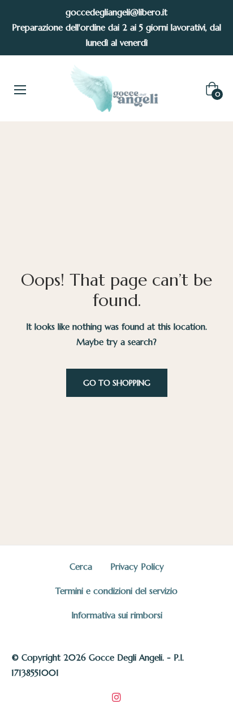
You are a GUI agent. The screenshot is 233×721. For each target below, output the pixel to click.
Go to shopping (116, 383)
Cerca (81, 566)
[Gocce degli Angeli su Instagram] (116, 696)
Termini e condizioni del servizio (116, 590)
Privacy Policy (137, 566)
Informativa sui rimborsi (116, 615)
